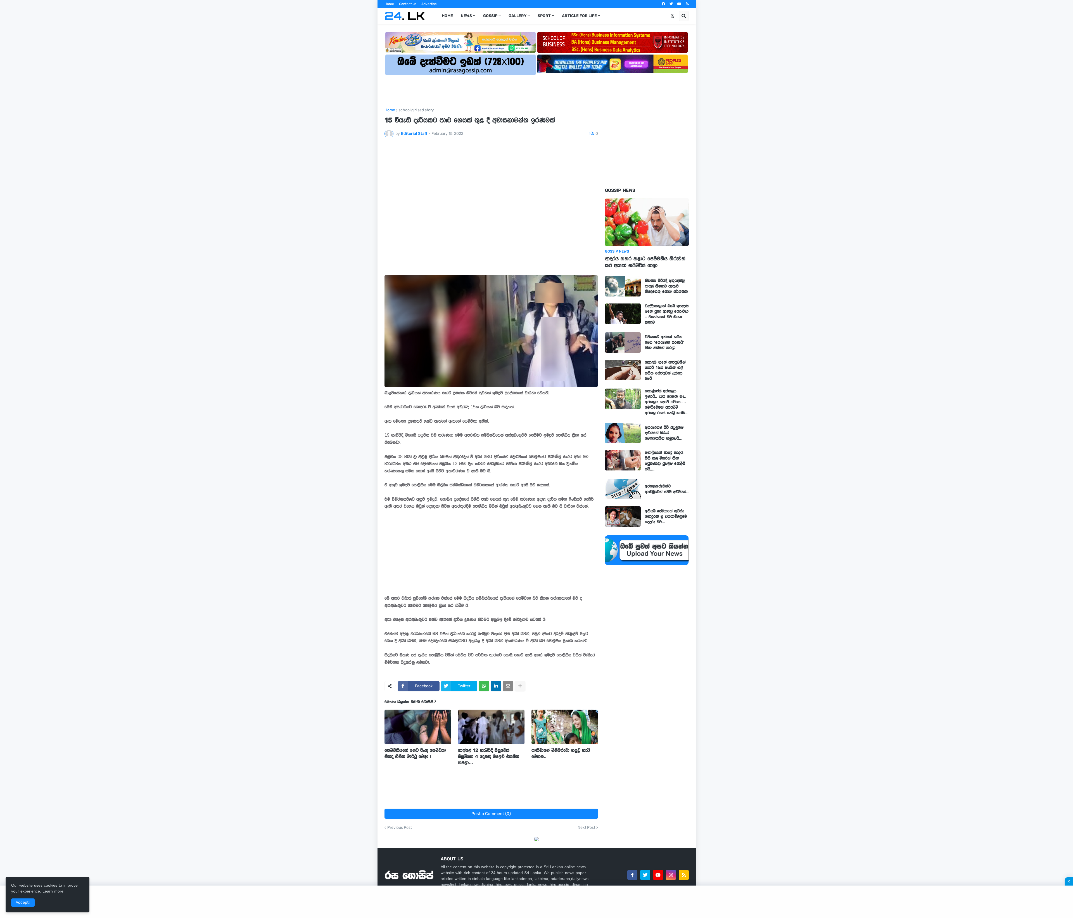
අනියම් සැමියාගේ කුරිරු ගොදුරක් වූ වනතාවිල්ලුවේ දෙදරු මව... (666, 516)
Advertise (429, 4)
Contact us (407, 4)
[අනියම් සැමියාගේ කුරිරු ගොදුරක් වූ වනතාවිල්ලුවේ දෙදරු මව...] (623, 516)
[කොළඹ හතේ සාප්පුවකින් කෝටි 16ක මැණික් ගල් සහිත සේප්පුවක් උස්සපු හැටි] (623, 370)
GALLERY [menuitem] (517, 15)
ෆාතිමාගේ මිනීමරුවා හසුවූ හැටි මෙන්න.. (560, 753)
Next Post (586, 828)
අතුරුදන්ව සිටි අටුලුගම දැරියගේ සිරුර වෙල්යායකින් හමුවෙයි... (664, 433)
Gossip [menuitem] (490, 15)
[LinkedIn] (496, 686)
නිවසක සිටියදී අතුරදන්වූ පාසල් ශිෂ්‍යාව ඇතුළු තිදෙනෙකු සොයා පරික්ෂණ (666, 286)
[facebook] (663, 4)
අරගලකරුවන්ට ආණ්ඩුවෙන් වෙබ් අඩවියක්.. (667, 489)
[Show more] (520, 686)
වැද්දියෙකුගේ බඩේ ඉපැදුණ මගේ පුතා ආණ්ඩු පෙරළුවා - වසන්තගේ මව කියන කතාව (667, 314)
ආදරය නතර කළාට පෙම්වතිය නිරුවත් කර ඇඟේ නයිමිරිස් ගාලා (645, 262)
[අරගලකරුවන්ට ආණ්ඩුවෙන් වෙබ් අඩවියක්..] (623, 489)
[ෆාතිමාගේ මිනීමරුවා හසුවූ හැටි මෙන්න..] (564, 727)
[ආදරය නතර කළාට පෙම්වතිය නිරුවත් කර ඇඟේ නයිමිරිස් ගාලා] (647, 222)
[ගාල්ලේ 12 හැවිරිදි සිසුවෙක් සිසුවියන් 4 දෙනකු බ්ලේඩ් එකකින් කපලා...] (491, 727)
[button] (672, 16)
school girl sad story (416, 110)
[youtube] (679, 4)
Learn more (52, 891)
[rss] (687, 4)
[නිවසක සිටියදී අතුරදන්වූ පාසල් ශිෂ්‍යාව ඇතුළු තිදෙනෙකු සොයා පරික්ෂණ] (623, 286)
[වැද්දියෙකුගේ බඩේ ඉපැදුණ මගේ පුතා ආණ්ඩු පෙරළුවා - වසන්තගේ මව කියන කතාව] (623, 313)
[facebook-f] (632, 875)
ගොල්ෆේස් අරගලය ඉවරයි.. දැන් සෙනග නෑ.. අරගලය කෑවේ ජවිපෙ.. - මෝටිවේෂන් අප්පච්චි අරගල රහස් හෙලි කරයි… (666, 402)
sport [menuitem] (544, 15)
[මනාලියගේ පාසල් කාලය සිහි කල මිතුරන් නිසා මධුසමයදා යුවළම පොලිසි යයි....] (623, 460)
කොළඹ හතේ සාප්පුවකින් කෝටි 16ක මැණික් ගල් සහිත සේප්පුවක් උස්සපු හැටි (665, 370)
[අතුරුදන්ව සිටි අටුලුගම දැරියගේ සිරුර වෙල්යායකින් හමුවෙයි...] (623, 433)
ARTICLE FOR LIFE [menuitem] (579, 15)
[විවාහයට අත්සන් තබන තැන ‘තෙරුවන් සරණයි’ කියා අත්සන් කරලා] (623, 342)
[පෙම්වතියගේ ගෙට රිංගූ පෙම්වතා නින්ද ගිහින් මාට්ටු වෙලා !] (417, 727)
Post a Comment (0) (491, 813)
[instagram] (671, 875)
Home (389, 4)
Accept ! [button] (23, 902)
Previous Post (399, 828)
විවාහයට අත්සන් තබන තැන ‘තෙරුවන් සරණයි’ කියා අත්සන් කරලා (664, 342)
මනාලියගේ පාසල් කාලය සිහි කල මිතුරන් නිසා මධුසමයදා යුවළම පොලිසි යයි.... (665, 460)
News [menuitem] (466, 15)
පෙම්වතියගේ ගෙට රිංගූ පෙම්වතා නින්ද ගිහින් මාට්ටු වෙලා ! (415, 753)
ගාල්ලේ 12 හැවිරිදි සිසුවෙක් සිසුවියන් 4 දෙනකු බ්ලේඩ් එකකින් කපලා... (488, 756)
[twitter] (671, 4)
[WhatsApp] (484, 686)
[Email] (508, 686)
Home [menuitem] (447, 15)
